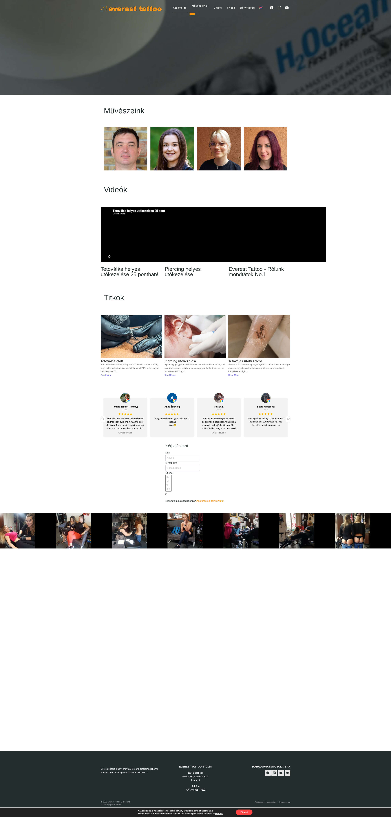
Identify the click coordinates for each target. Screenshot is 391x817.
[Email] (288, 773)
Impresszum (284, 802)
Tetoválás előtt (112, 361)
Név (167, 452)
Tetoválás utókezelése (245, 361)
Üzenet (169, 473)
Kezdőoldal (180, 7)
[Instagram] (279, 7)
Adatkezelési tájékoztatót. (210, 501)
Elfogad (244, 812)
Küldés (172, 508)
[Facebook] (271, 7)
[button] (288, 419)
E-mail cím (171, 463)
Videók (218, 7)
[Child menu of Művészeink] (192, 14)
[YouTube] (286, 7)
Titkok (231, 7)
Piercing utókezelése (180, 361)
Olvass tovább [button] (172, 433)
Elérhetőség (247, 7)
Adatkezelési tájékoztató (265, 802)
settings (219, 813)
